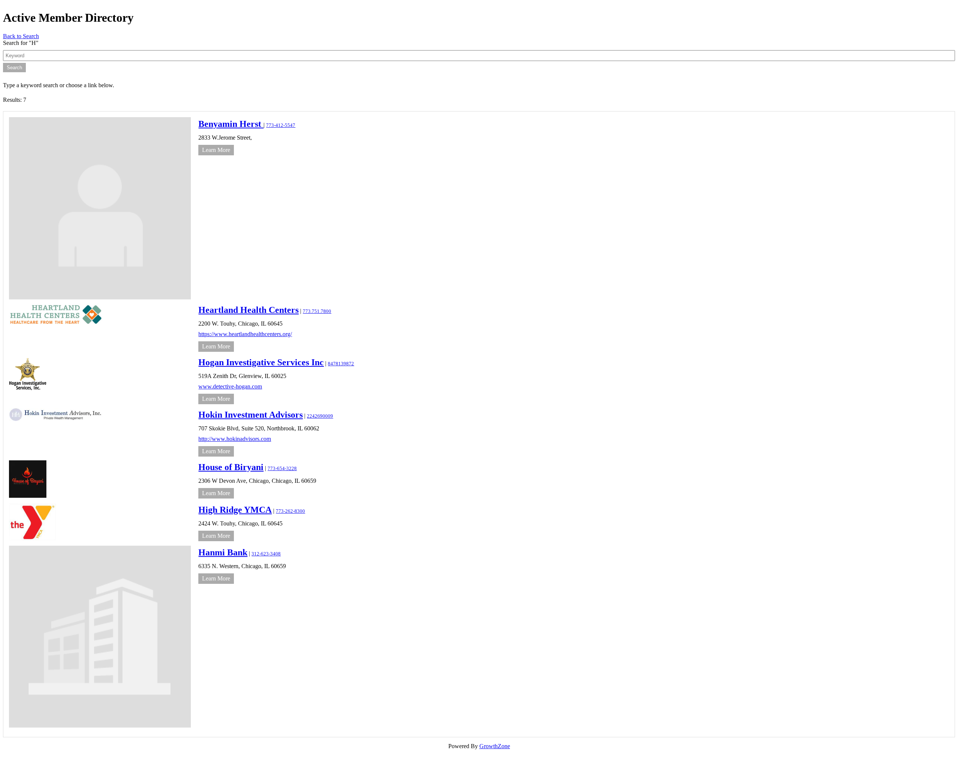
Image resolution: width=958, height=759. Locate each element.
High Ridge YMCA (235, 510)
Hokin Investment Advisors (250, 415)
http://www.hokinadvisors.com (234, 439)
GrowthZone (494, 746)
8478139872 (341, 363)
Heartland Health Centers (248, 310)
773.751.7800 (317, 311)
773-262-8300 (290, 511)
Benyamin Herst (230, 124)
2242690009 (320, 416)
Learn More (216, 150)
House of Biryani (230, 467)
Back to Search (21, 36)
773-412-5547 (280, 125)
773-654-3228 (282, 468)
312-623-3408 (266, 554)
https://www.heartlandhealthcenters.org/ (245, 334)
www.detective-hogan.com (230, 386)
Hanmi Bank (222, 552)
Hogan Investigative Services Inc (261, 362)
